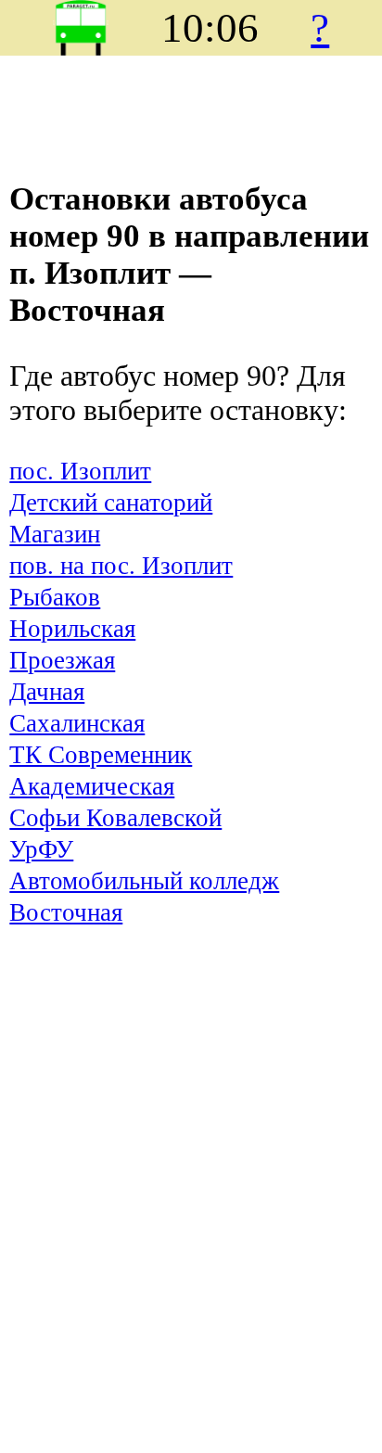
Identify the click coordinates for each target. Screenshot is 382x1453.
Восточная (65, 912)
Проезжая (62, 660)
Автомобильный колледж (144, 881)
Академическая (91, 786)
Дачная (46, 692)
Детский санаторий (110, 502)
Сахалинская (77, 723)
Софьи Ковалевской (115, 818)
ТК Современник (100, 755)
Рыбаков (54, 597)
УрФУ (41, 849)
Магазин (54, 534)
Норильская (72, 629)
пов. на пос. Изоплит (121, 566)
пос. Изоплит (80, 471)
